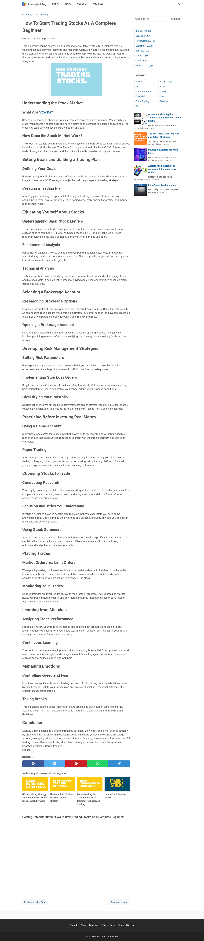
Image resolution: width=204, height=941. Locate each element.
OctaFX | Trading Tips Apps (106, 936)
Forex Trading (142, 101)
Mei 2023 (142, 55)
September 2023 (145, 46)
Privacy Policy (109, 925)
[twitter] (54, 763)
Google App (166, 81)
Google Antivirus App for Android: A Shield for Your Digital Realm (165, 117)
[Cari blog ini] (180, 4)
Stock (163, 96)
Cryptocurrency (143, 91)
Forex (55, 4)
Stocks (45, 112)
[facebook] (33, 763)
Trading (98, 4)
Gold (138, 106)
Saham (163, 91)
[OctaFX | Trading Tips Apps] (34, 4)
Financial (82, 4)
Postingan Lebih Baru (35, 902)
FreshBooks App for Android (162, 185)
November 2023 (145, 41)
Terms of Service (126, 925)
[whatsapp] (97, 763)
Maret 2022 (143, 60)
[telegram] (119, 763)
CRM (138, 86)
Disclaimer (94, 925)
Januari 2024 (144, 31)
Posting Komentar (46, 38)
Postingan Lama (119, 902)
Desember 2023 (145, 36)
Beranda (74, 925)
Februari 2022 (144, 65)
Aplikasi (139, 81)
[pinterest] (76, 763)
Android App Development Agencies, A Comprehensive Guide (162, 169)
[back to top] (197, 934)
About (84, 925)
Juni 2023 (143, 50)
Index (68, 4)
